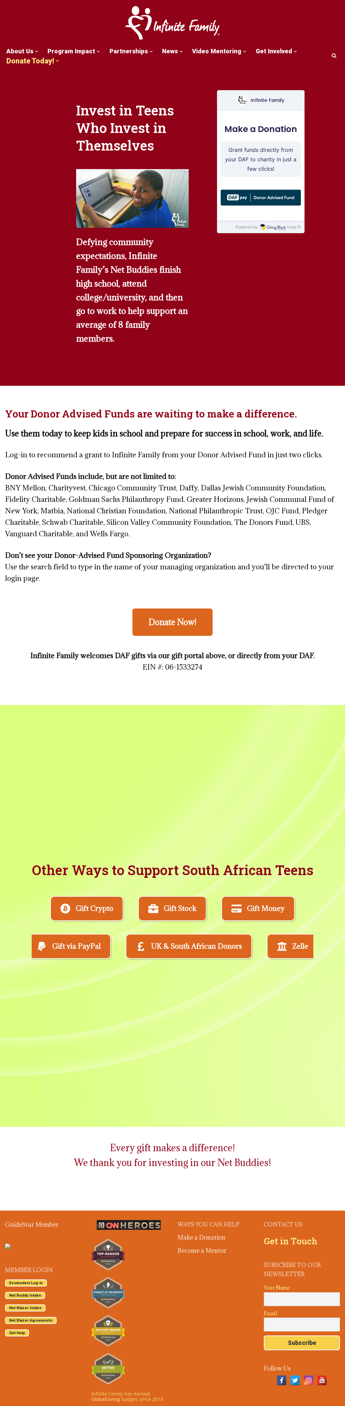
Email (270, 1313)
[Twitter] (295, 1380)
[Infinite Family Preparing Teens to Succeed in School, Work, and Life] (172, 23)
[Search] (334, 55)
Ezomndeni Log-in (26, 1283)
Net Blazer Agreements (31, 1320)
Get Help (17, 1333)
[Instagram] (309, 1380)
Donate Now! (172, 622)
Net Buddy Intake (25, 1295)
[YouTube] (322, 1380)
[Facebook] (282, 1380)
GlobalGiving (105, 1399)
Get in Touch (290, 1241)
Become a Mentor (202, 1250)
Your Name (277, 1288)
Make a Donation (201, 1237)
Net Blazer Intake (25, 1308)
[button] (36, 51)
